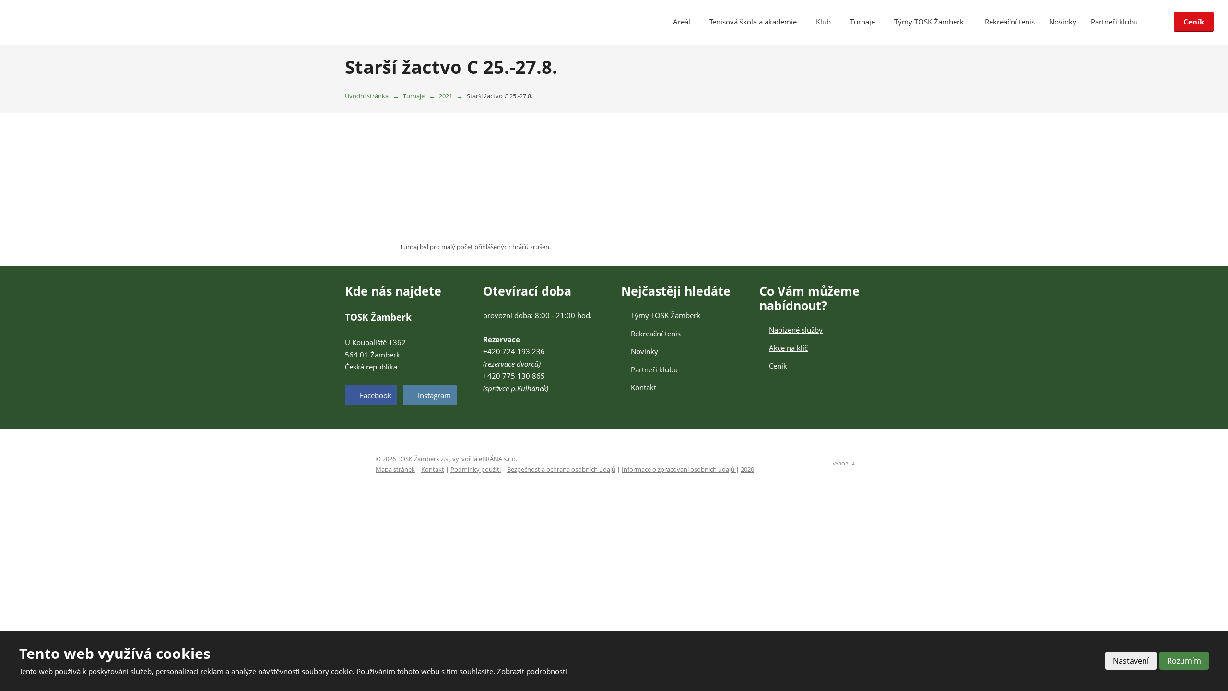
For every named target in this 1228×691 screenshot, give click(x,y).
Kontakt (643, 387)
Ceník (1193, 21)
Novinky (1062, 21)
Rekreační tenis (1010, 21)
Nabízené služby (796, 329)
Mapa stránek (395, 469)
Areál (681, 21)
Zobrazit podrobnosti (532, 671)
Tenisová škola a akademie (753, 21)
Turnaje (862, 21)
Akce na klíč (788, 348)
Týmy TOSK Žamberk (930, 21)
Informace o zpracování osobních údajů (679, 469)
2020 (747, 469)
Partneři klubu (1114, 21)
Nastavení (1131, 660)
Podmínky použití (475, 469)
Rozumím (1184, 660)
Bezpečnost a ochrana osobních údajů (561, 469)
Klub (823, 21)
